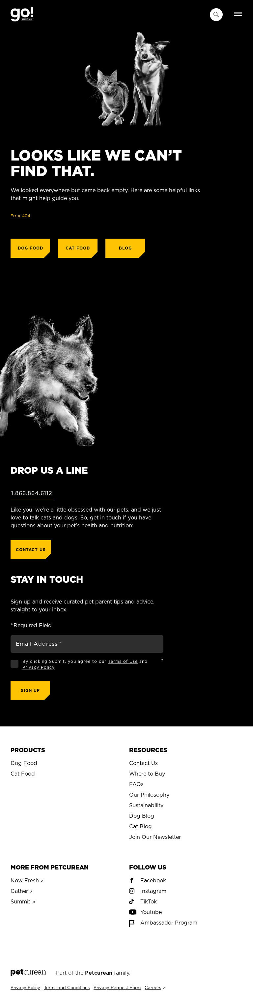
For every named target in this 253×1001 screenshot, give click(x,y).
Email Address (39, 644)
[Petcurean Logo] (28, 973)
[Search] (216, 14)
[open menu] (237, 14)
